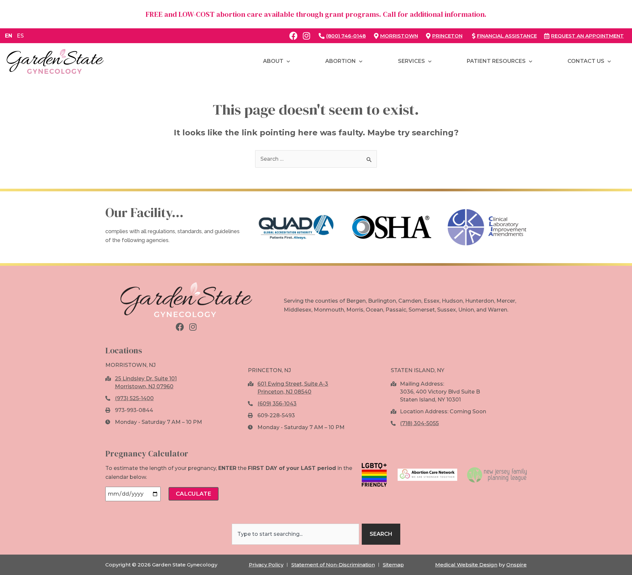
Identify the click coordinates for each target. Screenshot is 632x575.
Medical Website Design (466, 564)
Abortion (340, 61)
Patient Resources (496, 61)
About (273, 61)
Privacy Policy (266, 564)
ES (20, 36)
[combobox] (295, 534)
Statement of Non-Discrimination (333, 564)
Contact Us (585, 61)
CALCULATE (193, 493)
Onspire (516, 564)
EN (8, 36)
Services (411, 61)
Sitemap (393, 564)
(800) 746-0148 (346, 36)
